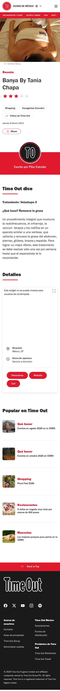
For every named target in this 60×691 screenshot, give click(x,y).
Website (38, 375)
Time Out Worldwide (45, 653)
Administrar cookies (14, 647)
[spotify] (40, 605)
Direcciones (17, 375)
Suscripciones (42, 626)
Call (13, 384)
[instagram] (31, 605)
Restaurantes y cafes (12, 15)
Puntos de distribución (41, 634)
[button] (54, 291)
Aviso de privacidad (14, 635)
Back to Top (33, 567)
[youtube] (23, 605)
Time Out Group (12, 641)
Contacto (8, 630)
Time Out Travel (43, 659)
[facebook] (5, 605)
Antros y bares (33, 15)
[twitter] (14, 605)
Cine (46, 15)
